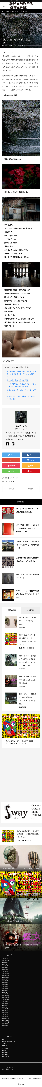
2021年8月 (5, 1003)
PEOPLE (4, 1045)
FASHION (4, 1052)
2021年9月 (5, 1001)
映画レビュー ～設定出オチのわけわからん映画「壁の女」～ (27, 680)
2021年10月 (5, 999)
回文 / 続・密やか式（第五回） (18, 380)
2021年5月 (5, 1009)
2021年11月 (5, 997)
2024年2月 (5, 958)
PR (3, 1039)
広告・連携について (7, 1069)
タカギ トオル (14, 478)
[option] (21, 733)
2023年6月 (5, 964)
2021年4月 (5, 1010)
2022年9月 (5, 979)
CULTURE (22, 627)
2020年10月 (5, 1022)
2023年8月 (5, 962)
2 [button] (31, 717)
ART (15, 45)
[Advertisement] (21, 777)
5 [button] (37, 717)
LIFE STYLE (21, 45)
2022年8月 (5, 981)
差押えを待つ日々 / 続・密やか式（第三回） (21, 391)
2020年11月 (5, 1020)
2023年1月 (5, 971)
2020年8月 (5, 1025)
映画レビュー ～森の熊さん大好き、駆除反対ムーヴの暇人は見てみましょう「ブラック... (28, 834)
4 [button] (35, 717)
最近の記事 (12, 610)
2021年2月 (5, 1014)
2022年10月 (5, 977)
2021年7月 (5, 1005)
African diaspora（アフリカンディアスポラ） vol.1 (28, 621)
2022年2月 (5, 992)
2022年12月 (5, 973)
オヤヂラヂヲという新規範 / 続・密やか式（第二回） (21, 397)
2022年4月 (5, 988)
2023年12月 (5, 960)
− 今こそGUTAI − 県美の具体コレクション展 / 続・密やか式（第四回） (21, 385)
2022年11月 (5, 975)
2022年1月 (5, 994)
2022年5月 (5, 986)
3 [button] (33, 717)
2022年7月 (5, 982)
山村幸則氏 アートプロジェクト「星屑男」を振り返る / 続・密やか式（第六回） (21, 374)
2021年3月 (5, 1012)
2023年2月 (5, 969)
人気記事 (30, 610)
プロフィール (20, 429)
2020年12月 (5, 1018)
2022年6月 (5, 984)
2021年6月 (5, 1007)
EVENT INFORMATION (26, 648)
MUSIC (4, 1050)
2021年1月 (5, 1016)
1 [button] (29, 717)
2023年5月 (5, 966)
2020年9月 (5, 1024)
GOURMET (5, 1054)
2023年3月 (5, 968)
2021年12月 (5, 996)
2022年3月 (5, 990)
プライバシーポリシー (8, 1067)
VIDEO (4, 1043)
